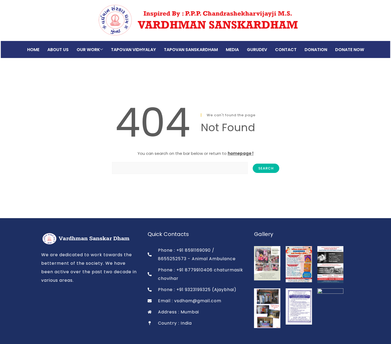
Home (33, 50)
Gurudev (257, 50)
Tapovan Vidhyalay (133, 50)
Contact (286, 50)
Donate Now (349, 50)
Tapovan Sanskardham (191, 50)
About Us (58, 50)
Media (232, 50)
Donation (316, 50)
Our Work (88, 50)
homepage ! (240, 153)
